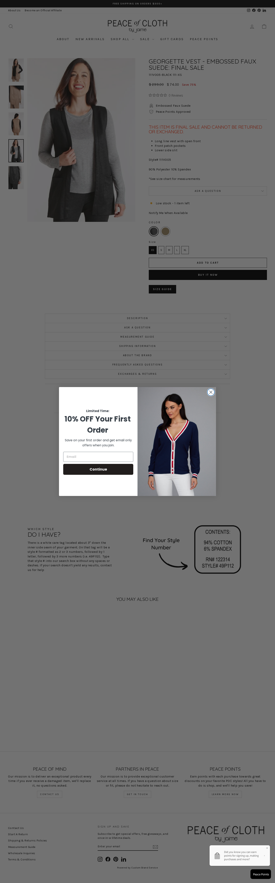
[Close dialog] (210, 392)
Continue (98, 469)
